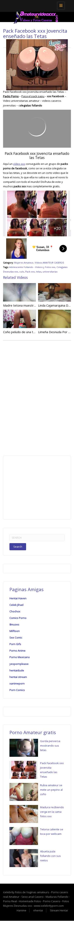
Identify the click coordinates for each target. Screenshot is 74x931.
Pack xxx (30, 271)
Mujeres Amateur (24, 262)
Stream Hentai (59, 910)
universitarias (50, 271)
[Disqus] (37, 397)
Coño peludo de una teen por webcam (30, 332)
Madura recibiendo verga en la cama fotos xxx (52, 811)
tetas (38, 271)
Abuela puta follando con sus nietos (50, 856)
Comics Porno (18, 618)
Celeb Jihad (16, 605)
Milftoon (14, 631)
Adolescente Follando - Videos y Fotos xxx (32, 267)
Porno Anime (17, 650)
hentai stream (18, 677)
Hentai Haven (18, 598)
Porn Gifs (15, 644)
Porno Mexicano (19, 657)
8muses (14, 624)
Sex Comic (15, 637)
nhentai (38, 910)
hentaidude (16, 670)
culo (21, 271)
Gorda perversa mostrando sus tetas (50, 745)
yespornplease (19, 664)
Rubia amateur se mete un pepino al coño (51, 789)
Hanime (21, 910)
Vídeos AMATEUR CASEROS (49, 262)
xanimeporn (17, 683)
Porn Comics (17, 690)
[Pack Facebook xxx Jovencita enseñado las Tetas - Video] (36, 5)
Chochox (14, 611)
